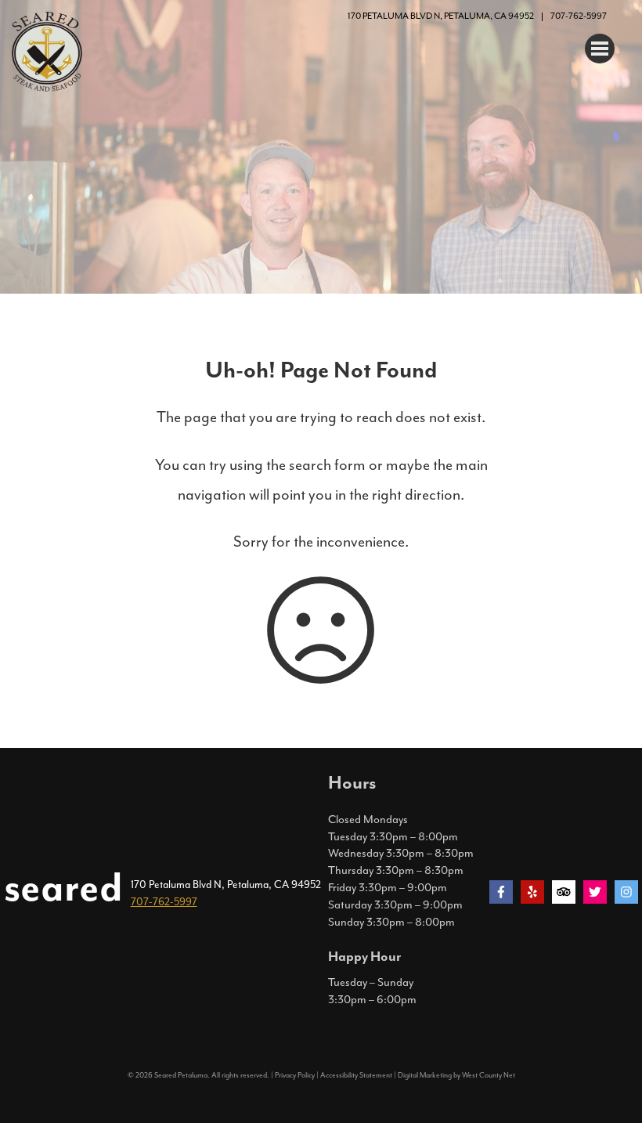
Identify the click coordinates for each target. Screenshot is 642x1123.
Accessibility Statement (356, 1075)
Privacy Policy (295, 1075)
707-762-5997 (578, 16)
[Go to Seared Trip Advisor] (563, 892)
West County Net (488, 1075)
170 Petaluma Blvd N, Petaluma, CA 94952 (441, 16)
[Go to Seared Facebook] (501, 892)
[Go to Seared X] (595, 892)
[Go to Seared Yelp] (532, 892)
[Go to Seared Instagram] (626, 892)
